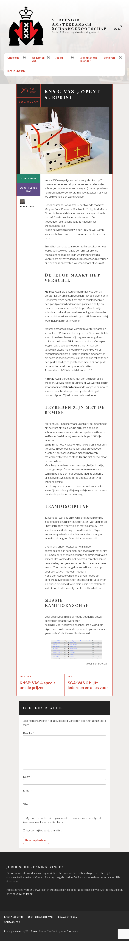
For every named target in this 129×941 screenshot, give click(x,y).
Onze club (13, 57)
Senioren (109, 57)
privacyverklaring (23, 893)
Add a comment (28, 102)
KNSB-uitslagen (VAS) (40, 917)
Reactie (28, 733)
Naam (27, 776)
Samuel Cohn (27, 206)
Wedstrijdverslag (28, 189)
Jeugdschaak (28, 178)
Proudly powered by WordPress (20, 931)
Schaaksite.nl (13, 922)
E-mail (27, 790)
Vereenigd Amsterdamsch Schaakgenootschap (79, 24)
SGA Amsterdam (68, 917)
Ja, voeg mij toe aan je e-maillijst (43, 830)
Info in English (16, 70)
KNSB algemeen (13, 917)
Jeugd (59, 57)
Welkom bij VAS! (38, 59)
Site (25, 804)
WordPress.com (69, 931)
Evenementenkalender (88, 59)
